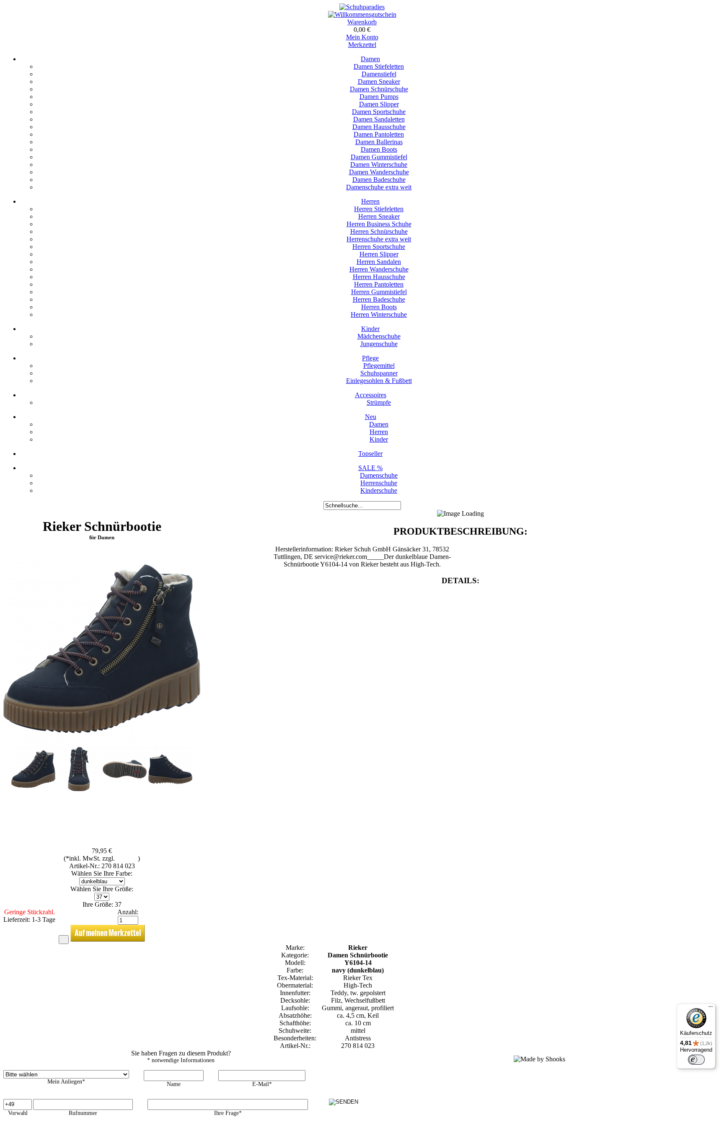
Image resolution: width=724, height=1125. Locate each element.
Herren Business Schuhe (378, 224)
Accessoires (370, 394)
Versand (127, 858)
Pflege (370, 358)
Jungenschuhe (379, 343)
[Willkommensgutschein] (362, 14)
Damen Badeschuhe (379, 179)
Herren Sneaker (379, 216)
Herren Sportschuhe (378, 246)
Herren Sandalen (379, 261)
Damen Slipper (379, 104)
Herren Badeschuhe (379, 299)
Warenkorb (362, 22)
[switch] (696, 1060)
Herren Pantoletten (378, 284)
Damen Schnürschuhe (379, 89)
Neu (370, 416)
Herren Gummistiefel (379, 291)
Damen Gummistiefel (379, 156)
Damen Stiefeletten (379, 66)
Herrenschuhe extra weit (378, 239)
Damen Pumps (378, 96)
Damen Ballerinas (379, 141)
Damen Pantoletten (379, 134)
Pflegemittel (379, 365)
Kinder (370, 328)
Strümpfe (379, 402)
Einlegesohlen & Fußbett (379, 380)
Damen (370, 58)
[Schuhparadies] (362, 6)
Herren (370, 201)
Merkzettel (362, 44)
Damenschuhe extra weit (378, 187)
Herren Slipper (378, 254)
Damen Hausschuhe (379, 126)
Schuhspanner (379, 373)
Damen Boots (379, 149)
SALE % (370, 467)
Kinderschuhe (378, 490)
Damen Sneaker (379, 81)
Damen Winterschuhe (378, 164)
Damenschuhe (379, 475)
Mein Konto (362, 37)
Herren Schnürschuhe (379, 231)
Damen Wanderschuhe (379, 172)
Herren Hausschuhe (379, 276)
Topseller (370, 453)
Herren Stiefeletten (378, 208)
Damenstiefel (379, 74)
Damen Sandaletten (379, 119)
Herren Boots (379, 306)
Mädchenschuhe (379, 336)
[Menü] (711, 1008)
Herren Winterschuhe (379, 314)
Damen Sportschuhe (379, 111)
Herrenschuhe (378, 482)
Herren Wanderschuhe (379, 269)
